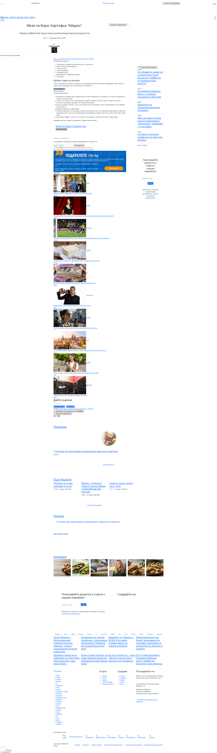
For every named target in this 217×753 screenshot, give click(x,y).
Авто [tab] (126, 634)
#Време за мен (61, 698)
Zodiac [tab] (142, 634)
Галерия (59, 702)
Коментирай (70, 407)
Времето (59, 700)
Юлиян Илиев (54, 46)
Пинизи (56, 454)
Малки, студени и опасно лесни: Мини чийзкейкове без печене (93, 487)
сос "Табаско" (89, 409)
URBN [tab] (112, 634)
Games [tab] (133, 634)
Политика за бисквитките (134, 745)
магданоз (71, 409)
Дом (57, 706)
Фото (58, 720)
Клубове (59, 714)
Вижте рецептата (61, 129)
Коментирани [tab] (151, 67)
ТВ (57, 716)
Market (104, 676)
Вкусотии (59, 696)
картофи (82, 409)
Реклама (77, 745)
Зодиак (58, 710)
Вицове (58, 693)
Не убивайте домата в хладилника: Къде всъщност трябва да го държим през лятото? (150, 77)
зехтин (61, 409)
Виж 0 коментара (59, 407)
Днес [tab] (65, 634)
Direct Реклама (107, 682)
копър (77, 409)
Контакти (86, 745)
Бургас (122, 682)
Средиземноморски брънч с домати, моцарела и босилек (149, 93)
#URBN (58, 724)
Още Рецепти (62, 479)
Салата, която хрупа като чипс (17, 17)
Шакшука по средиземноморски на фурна (148, 107)
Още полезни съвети (61, 534)
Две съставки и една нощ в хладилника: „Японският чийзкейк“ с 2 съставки (150, 122)
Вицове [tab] (159, 634)
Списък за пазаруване (171, 3)
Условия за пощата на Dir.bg (153, 745)
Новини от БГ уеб (62, 691)
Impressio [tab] (104, 634)
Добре (150, 183)
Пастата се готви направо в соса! (63, 485)
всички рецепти (108, 465)
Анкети (58, 689)
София (122, 676)
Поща (104, 678)
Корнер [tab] (80, 634)
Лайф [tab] (73, 634)
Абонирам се (79, 145)
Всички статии (142, 145)
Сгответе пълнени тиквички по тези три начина (149, 137)
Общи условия (96, 745)
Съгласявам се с (73, 148)
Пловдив (123, 678)
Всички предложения (94, 505)
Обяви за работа (108, 684)
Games (58, 704)
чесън (65, 409)
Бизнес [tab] (89, 634)
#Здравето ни (60, 708)
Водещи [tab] (57, 634)
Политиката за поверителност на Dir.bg (79, 148)
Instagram (60, 557)
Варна (122, 680)
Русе (121, 684)
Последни (60, 427)
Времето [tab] (150, 634)
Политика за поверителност (71, 614)
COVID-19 (59, 722)
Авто (57, 687)
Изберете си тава (59, 89)
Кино (58, 712)
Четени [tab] (143, 67)
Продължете (114, 168)
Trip (57, 718)
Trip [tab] (119, 634)
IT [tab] (96, 634)
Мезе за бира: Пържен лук (71, 126)
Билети (104, 680)
